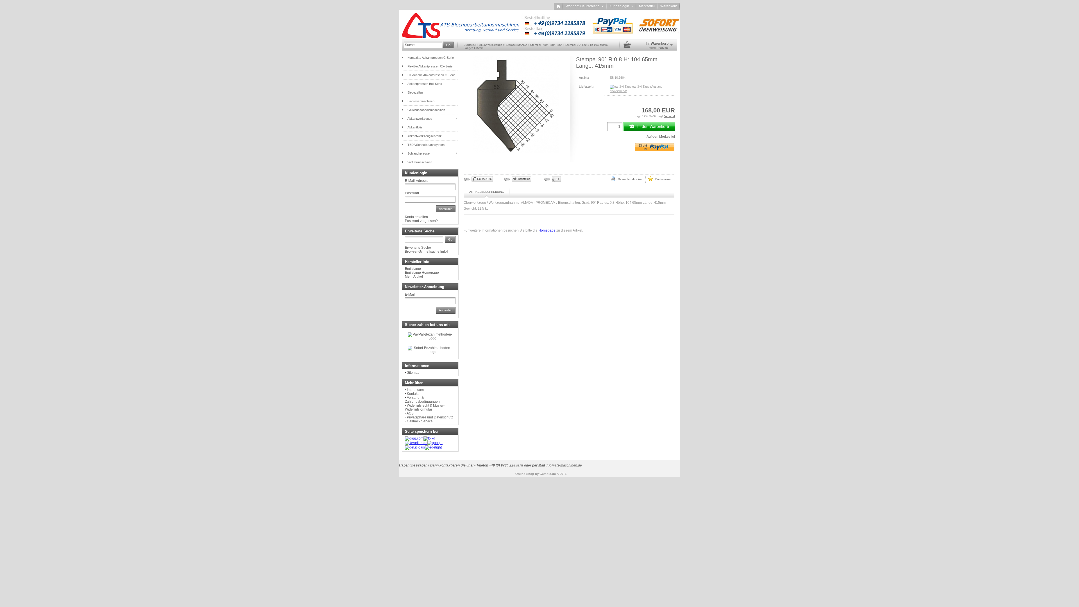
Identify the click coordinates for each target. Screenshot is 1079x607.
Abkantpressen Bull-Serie (424, 83)
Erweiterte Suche (418, 248)
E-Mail (410, 294)
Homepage (547, 230)
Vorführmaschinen (419, 162)
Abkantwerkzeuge (419, 118)
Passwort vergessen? (421, 221)
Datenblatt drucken (629, 179)
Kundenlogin (621, 6)
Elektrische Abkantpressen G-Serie (431, 75)
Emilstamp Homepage (422, 273)
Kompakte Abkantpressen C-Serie (430, 57)
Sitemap (413, 373)
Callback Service (420, 421)
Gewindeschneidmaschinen (426, 110)
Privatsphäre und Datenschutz (430, 417)
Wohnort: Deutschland (585, 6)
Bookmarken (662, 179)
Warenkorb (668, 6)
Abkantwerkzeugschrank (424, 136)
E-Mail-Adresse (417, 181)
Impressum (415, 390)
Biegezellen (415, 92)
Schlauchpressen (419, 153)
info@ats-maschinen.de (564, 465)
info (444, 251)
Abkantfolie (414, 127)
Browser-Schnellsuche (422, 251)
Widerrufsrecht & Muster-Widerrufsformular (425, 407)
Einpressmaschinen (420, 101)
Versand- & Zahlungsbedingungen (422, 400)
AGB (410, 413)
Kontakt (412, 394)
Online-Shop (524, 473)
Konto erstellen (416, 217)
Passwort (412, 193)
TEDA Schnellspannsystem (426, 144)
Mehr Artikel (414, 276)
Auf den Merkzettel (661, 137)
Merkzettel (647, 6)
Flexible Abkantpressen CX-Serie (429, 66)
